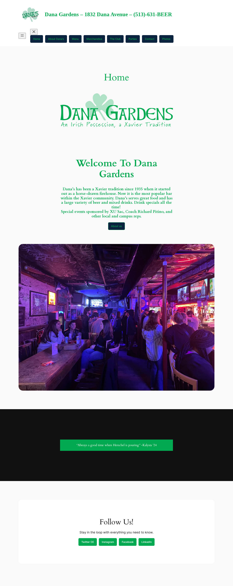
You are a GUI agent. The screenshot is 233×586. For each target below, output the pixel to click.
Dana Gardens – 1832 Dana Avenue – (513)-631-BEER (108, 14)
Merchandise (94, 38)
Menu (75, 38)
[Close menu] (33, 32)
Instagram (108, 541)
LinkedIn (146, 541)
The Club (115, 38)
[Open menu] (22, 36)
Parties (133, 38)
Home (36, 38)
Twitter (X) (87, 541)
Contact (149, 38)
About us (116, 226)
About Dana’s (56, 38)
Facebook (128, 541)
